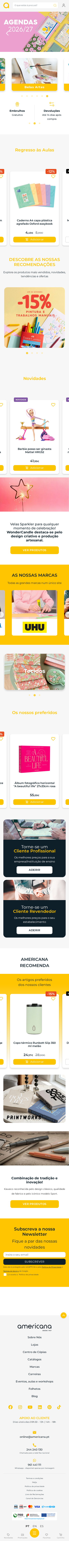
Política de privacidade (29, 1274)
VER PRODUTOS (34, 550)
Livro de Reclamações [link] (34, 1494)
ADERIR (34, 869)
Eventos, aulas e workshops (34, 1381)
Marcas (35, 1366)
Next (61, 32)
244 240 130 (34, 1449)
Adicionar (37, 467)
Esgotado (34, 239)
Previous (7, 32)
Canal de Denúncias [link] (34, 1498)
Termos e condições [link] (34, 1478)
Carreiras (34, 1374)
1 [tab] (22, 96)
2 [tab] (27, 96)
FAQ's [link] (34, 1482)
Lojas (34, 1344)
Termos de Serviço (11, 1271)
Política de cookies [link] (35, 1490)
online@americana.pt (34, 1436)
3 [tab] (32, 96)
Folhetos (34, 1388)
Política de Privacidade (51, 1267)
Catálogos (34, 1359)
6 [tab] (47, 96)
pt (27, 1526)
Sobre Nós (35, 1337)
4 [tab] (37, 96)
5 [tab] (42, 96)
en (35, 1526)
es (42, 1526)
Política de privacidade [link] (34, 1486)
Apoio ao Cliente (34, 1418)
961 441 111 (34, 1464)
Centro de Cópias (34, 1352)
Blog (34, 1396)
